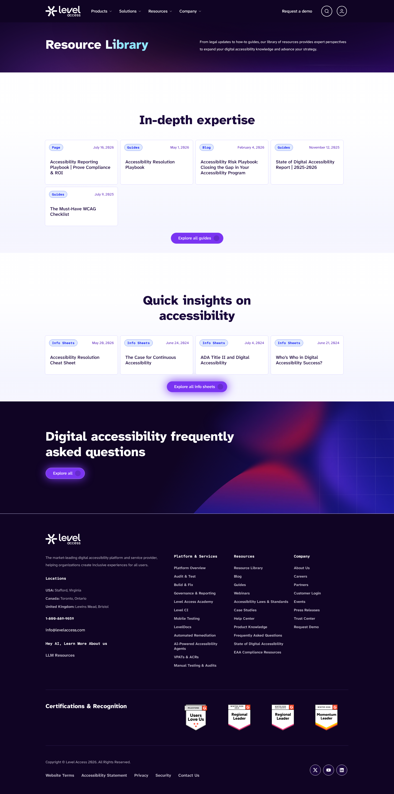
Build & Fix (183, 584)
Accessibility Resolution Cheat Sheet (74, 360)
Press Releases (307, 610)
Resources (158, 11)
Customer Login (307, 593)
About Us (302, 567)
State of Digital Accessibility (258, 643)
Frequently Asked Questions (258, 635)
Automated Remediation (195, 635)
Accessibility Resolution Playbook (150, 164)
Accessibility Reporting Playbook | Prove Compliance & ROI (80, 167)
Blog (237, 576)
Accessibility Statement (104, 775)
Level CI (181, 610)
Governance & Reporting (194, 593)
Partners (301, 584)
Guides (240, 584)
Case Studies (245, 610)
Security (163, 775)
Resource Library (248, 567)
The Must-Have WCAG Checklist (73, 211)
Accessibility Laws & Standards (261, 601)
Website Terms (60, 775)
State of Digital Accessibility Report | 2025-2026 (305, 164)
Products (99, 11)
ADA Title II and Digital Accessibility (225, 360)
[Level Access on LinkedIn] (341, 770)
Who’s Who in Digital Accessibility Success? (299, 360)
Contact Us (188, 775)
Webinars (242, 593)
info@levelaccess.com (65, 630)
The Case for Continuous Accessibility (150, 360)
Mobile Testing (187, 618)
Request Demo (306, 626)
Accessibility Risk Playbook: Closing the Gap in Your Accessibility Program (229, 167)
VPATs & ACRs (186, 657)
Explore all (63, 473)
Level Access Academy (193, 601)
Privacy (141, 775)
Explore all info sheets (194, 386)
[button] (326, 11)
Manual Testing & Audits (195, 665)
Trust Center (304, 618)
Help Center (244, 618)
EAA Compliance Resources (257, 652)
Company (188, 11)
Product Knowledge (250, 626)
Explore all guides (194, 238)
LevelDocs (182, 626)
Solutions (128, 11)
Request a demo (297, 11)
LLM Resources (60, 655)
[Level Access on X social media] (315, 770)
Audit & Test (185, 576)
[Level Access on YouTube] (328, 770)
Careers (300, 576)
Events (299, 601)
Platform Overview (190, 567)
